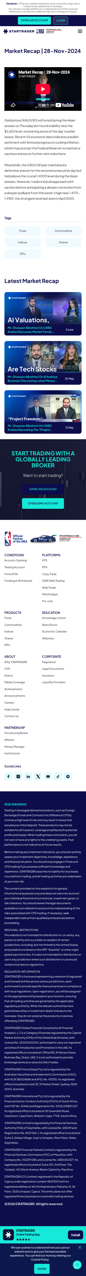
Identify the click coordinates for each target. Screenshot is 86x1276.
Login (60, 20)
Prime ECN (11, 574)
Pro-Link (47, 601)
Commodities (63, 230)
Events (8, 675)
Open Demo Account (43, 503)
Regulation (49, 662)
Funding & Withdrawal (18, 580)
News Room (49, 624)
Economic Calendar (54, 631)
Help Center (11, 709)
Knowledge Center (54, 618)
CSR (7, 668)
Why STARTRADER (15, 662)
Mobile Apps (50, 594)
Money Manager (14, 746)
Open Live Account (34, 20)
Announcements (14, 695)
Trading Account (14, 567)
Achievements (13, 689)
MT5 (44, 560)
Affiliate (9, 739)
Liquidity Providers (53, 682)
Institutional (12, 753)
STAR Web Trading (53, 580)
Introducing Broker (16, 733)
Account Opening (15, 560)
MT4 (44, 567)
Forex (22, 230)
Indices (22, 242)
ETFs (23, 254)
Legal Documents (53, 668)
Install (75, 1235)
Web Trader (49, 587)
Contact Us (11, 716)
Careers (9, 702)
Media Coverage (14, 682)
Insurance (48, 675)
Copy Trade (49, 574)
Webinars (48, 638)
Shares (63, 242)
